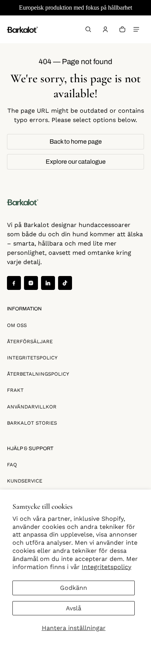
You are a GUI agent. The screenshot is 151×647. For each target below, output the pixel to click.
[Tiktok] (65, 283)
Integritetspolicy (106, 567)
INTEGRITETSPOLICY (32, 358)
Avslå (73, 608)
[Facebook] (14, 283)
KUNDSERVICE (24, 481)
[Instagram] (31, 283)
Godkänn (73, 587)
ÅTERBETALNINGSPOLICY (38, 374)
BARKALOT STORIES (32, 423)
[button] (88, 29)
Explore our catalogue (76, 161)
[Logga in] (105, 29)
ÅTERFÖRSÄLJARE (30, 341)
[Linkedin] (48, 283)
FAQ (12, 464)
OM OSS (17, 325)
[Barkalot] (22, 29)
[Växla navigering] (136, 29)
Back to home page (76, 141)
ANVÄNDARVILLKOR (32, 407)
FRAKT (15, 390)
